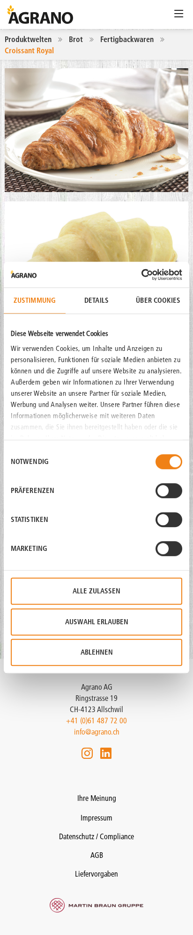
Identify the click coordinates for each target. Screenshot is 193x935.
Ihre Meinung (96, 798)
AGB (96, 855)
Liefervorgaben (96, 873)
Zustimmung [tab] (35, 300)
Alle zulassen (96, 590)
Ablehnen (97, 652)
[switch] (169, 490)
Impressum (96, 817)
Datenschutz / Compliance (96, 836)
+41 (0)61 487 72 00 (96, 720)
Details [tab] (96, 300)
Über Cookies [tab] (158, 300)
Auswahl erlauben (96, 621)
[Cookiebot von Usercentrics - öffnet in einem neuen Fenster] (141, 275)
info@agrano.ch (96, 731)
